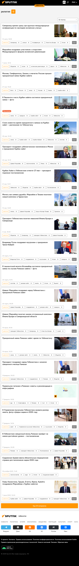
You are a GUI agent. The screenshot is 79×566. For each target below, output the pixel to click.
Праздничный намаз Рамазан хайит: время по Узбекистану (27, 338)
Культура (62, 522)
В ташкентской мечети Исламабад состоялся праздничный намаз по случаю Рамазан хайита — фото (27, 267)
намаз (30, 90)
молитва (62, 139)
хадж (26, 474)
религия (5, 11)
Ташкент (56, 283)
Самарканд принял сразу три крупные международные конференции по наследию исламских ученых (25, 26)
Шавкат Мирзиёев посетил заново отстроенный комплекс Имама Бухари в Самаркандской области (27, 315)
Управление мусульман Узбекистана (29, 427)
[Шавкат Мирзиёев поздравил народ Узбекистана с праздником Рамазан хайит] (65, 295)
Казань (50, 90)
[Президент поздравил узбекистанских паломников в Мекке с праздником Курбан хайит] (65, 152)
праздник (22, 115)
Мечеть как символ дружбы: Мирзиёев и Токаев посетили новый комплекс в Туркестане (26, 195)
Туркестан (57, 211)
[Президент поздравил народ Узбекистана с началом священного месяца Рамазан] (65, 367)
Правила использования (24, 539)
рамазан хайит (25, 283)
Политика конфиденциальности (43, 539)
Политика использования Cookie (66, 539)
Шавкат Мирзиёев (15, 163)
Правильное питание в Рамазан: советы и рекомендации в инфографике (27, 387)
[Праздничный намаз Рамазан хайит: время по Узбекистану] (65, 343)
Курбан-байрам (37, 139)
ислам (23, 66)
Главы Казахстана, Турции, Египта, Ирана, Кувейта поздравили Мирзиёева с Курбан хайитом (23, 483)
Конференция (36, 42)
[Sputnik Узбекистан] (10, 4)
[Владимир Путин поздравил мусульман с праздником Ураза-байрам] (65, 247)
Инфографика (22, 403)
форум (52, 66)
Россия (21, 90)
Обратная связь (63, 542)
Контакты (12, 539)
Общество (13, 66)
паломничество (30, 163)
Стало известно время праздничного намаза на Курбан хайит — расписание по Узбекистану (25, 124)
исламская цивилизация (38, 66)
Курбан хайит (61, 90)
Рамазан (45, 379)
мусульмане (43, 259)
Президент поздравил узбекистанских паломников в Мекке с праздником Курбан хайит (27, 148)
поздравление (30, 259)
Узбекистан (63, 66)
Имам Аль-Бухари (51, 42)
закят (11, 427)
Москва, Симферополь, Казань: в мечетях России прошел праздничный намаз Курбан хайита (27, 74)
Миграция (52, 522)
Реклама (54, 542)
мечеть (12, 211)
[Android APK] (7, 548)
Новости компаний (44, 542)
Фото (11, 90)
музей (59, 331)
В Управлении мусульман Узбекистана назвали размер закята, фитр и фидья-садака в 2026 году (25, 411)
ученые (24, 42)
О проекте (4, 539)
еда (11, 403)
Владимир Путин (15, 259)
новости (4, 522)
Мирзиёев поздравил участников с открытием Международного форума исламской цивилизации (23, 50)
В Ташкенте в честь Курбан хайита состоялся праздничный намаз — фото (27, 98)
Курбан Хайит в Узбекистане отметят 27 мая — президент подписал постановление (26, 171)
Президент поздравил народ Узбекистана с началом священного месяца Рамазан (24, 363)
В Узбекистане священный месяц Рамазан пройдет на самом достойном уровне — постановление (25, 435)
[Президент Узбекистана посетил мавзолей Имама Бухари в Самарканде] (65, 223)
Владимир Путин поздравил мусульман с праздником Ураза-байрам (25, 243)
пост (43, 403)
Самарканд (13, 42)
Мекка (42, 163)
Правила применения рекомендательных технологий (19, 542)
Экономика (31, 522)
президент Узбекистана (40, 235)
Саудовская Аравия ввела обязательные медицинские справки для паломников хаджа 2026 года (25, 459)
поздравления (44, 498)
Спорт (70, 522)
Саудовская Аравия (48, 474)
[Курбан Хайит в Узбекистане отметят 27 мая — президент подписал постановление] (65, 175)
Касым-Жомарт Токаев (42, 211)
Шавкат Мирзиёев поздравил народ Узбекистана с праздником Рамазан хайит (23, 291)
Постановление (51, 187)
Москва (40, 90)
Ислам (64, 42)
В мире (22, 522)
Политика (14, 522)
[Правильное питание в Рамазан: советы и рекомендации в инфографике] (65, 391)
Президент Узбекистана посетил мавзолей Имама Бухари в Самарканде (27, 219)
